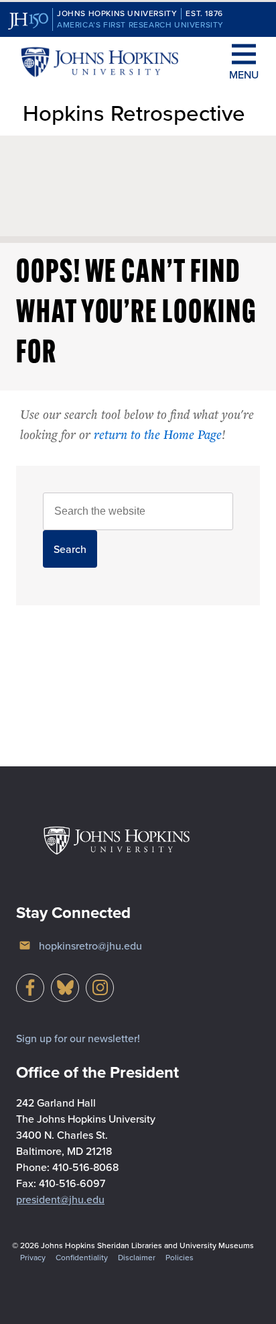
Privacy (33, 1257)
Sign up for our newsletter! (78, 1038)
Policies (179, 1257)
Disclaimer (136, 1257)
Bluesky (65, 988)
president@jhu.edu (60, 1199)
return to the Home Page (158, 433)
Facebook (30, 988)
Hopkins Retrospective (134, 112)
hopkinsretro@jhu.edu (90, 945)
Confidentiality (82, 1257)
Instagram (100, 988)
